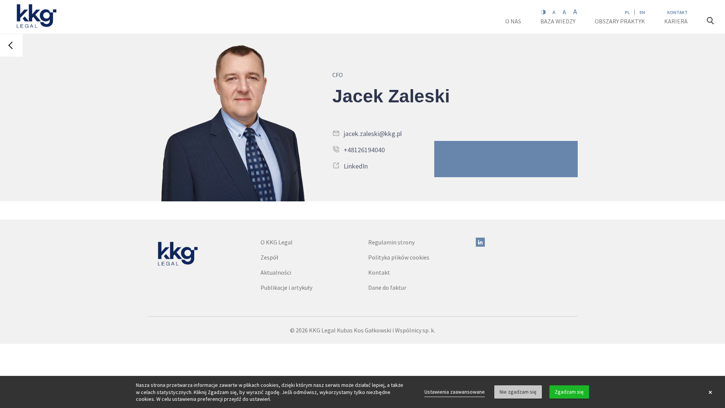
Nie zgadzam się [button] (518, 391)
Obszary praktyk (620, 21)
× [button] (710, 392)
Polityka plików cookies (398, 257)
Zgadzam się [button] (569, 391)
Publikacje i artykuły (286, 287)
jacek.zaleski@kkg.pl (373, 133)
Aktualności (276, 272)
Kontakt (677, 12)
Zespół (269, 257)
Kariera (676, 21)
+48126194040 (364, 149)
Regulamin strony (391, 242)
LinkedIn (356, 166)
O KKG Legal (277, 242)
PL (627, 12)
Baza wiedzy (558, 21)
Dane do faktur (387, 287)
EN (642, 12)
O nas (513, 21)
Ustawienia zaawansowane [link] (454, 391)
